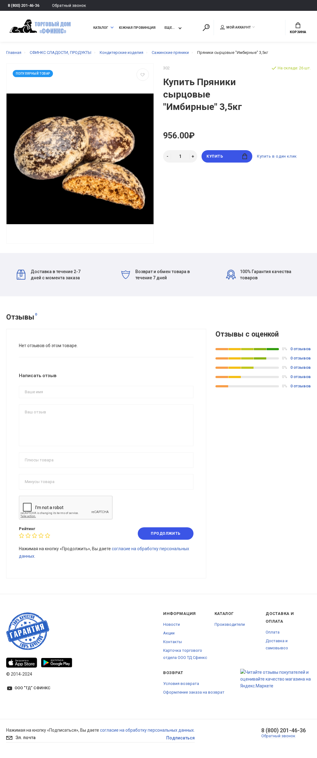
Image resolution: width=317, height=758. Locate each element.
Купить (214, 156)
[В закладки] (143, 74)
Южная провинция (137, 28)
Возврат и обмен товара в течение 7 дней (162, 274)
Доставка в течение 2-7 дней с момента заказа (55, 274)
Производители (230, 624)
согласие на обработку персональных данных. (147, 730)
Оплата (273, 632)
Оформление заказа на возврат (193, 692)
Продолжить (165, 533)
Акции (169, 633)
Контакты (172, 641)
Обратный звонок (69, 5)
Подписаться (180, 737)
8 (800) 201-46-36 (23, 5)
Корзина (298, 32)
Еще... (169, 28)
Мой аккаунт (238, 27)
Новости (171, 624)
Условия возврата (181, 683)
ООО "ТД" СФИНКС (32, 688)
